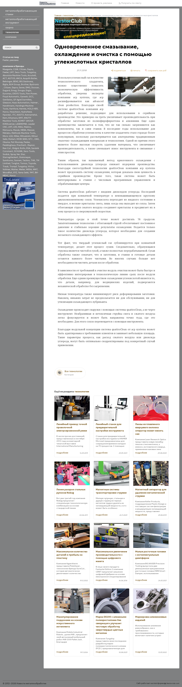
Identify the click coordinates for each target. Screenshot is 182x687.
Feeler (6, 60)
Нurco (13, 175)
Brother (25, 84)
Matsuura (7, 130)
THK (33, 160)
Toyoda (32, 163)
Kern (5, 118)
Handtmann (8, 105)
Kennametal (31, 114)
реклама (14, 60)
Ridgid (15, 148)
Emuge (21, 90)
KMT (21, 118)
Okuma (6, 142)
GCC (31, 96)
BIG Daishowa (26, 81)
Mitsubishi (25, 136)
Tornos (23, 163)
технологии (68, 15)
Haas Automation (21, 102)
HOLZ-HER (32, 108)
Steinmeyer (24, 157)
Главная (65, 3)
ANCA (19, 78)
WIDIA (29, 169)
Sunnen (17, 160)
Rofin (22, 148)
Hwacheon (15, 111)
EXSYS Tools (19, 93)
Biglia (5, 84)
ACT (5, 78)
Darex (22, 87)
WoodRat (7, 172)
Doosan (35, 87)
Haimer (34, 102)
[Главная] (47, 3)
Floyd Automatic (11, 96)
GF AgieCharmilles (22, 99)
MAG (20, 127)
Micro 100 (8, 136)
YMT (32, 172)
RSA (28, 148)
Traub (5, 166)
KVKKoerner (9, 124)
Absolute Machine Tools (15, 75)
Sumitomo (8, 160)
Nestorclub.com (173, 683)
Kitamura (13, 118)
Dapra (30, 69)
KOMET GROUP (25, 121)
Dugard (6, 90)
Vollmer (6, 169)
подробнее (62, 452)
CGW (15, 69)
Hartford (13, 108)
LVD (15, 127)
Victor (31, 166)
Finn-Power (31, 93)
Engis (28, 90)
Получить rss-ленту (131, 3)
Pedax (27, 142)
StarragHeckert (10, 157)
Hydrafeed (26, 111)
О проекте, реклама (101, 3)
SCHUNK (18, 151)
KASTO (20, 114)
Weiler (22, 169)
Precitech (22, 145)
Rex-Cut (7, 148)
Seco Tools (20, 72)
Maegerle (7, 69)
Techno (26, 160)
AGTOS (11, 78)
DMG (28, 87)
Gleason (7, 102)
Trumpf (13, 166)
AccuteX (32, 75)
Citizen (22, 69)
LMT (12, 72)
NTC (30, 139)
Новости (80, 3)
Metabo (7, 133)
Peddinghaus (9, 145)
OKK (36, 139)
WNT (35, 169)
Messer (30, 130)
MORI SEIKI (22, 139)
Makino (27, 127)
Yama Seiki (23, 172)
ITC (14, 114)
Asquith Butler (30, 78)
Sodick (6, 154)
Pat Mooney (17, 142)
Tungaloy (31, 72)
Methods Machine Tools (23, 133)
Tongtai (15, 163)
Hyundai (7, 114)
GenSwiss (7, 99)
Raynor (31, 145)
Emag (14, 90)
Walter (14, 169)
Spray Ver (15, 154)
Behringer (7, 81)
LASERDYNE (21, 124)
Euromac (7, 93)
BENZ (15, 81)
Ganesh (24, 96)
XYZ (15, 172)
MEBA (23, 130)
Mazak (16, 130)
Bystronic (34, 84)
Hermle (22, 108)
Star (23, 154)
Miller (16, 136)
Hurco (6, 111)
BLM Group (14, 84)
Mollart (11, 139)
